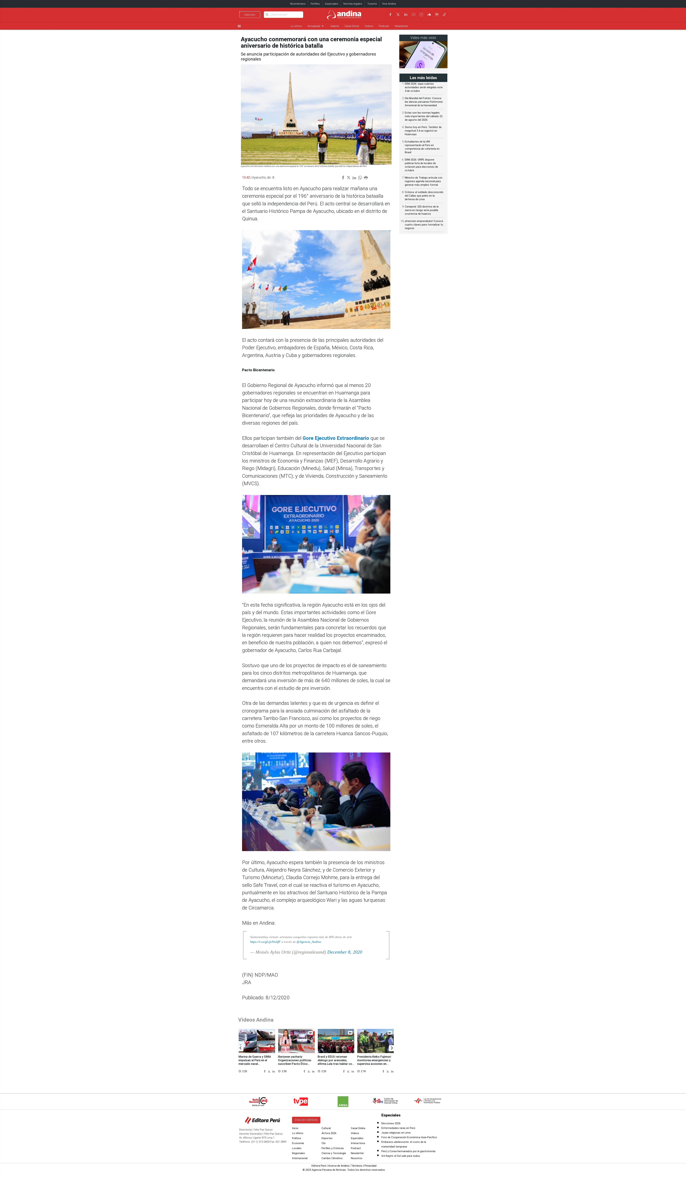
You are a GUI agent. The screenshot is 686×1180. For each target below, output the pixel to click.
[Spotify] (436, 14)
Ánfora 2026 (329, 1133)
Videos (369, 26)
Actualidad (316, 26)
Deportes (327, 1138)
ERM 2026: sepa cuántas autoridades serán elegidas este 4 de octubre (424, 87)
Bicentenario (297, 3)
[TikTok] (444, 14)
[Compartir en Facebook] (265, 1071)
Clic (324, 1143)
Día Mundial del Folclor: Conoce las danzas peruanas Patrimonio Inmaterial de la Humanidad (424, 102)
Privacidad (370, 1165)
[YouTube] (413, 14)
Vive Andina (389, 3)
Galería (334, 26)
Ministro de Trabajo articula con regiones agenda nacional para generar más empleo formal (423, 181)
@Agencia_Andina (309, 942)
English (249, 14)
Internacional (299, 1158)
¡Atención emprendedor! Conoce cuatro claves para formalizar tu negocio (424, 224)
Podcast (384, 26)
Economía (298, 1143)
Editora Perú (319, 1165)
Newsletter (401, 26)
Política (296, 1138)
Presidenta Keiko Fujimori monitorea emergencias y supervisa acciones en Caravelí (374, 1062)
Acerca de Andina (338, 1165)
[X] (398, 14)
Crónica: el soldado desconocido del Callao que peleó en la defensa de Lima (424, 196)
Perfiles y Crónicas (333, 1148)
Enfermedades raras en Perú (398, 1128)
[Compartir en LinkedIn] (273, 1071)
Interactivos (358, 1143)
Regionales (298, 1153)
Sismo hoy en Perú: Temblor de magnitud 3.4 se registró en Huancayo (423, 131)
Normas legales (352, 3)
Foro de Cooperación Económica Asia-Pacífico (409, 1137)
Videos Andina (256, 1020)
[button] (240, 1048)
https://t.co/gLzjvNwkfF (265, 942)
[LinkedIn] (405, 14)
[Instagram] (421, 14)
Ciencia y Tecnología (334, 1153)
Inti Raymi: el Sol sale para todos (400, 1156)
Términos (356, 1165)
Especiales (331, 3)
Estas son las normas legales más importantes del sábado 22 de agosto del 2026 (424, 116)
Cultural (326, 1128)
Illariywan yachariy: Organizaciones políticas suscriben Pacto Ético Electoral (294, 1062)
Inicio (295, 1128)
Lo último (296, 26)
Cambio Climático (332, 1158)
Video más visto (423, 38)
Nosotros (356, 1158)
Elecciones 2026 (391, 1123)
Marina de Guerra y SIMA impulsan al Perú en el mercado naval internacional (254, 1062)
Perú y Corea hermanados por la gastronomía (408, 1151)
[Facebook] (390, 14)
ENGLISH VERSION (306, 1120)
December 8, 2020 (344, 952)
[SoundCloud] (429, 14)
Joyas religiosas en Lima (396, 1132)
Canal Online (351, 26)
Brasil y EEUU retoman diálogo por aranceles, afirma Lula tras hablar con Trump (336, 1062)
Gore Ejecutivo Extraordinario (336, 438)
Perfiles (315, 3)
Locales (296, 1148)
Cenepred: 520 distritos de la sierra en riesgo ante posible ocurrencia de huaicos (422, 210)
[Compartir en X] (270, 1071)
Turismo (372, 3)
